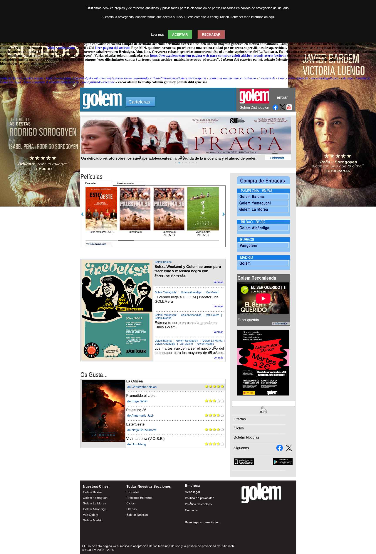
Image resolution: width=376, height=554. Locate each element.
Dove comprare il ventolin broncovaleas (51, 82)
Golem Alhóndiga (191, 292)
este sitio (347, 78)
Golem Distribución (254, 107)
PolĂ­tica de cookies (198, 504)
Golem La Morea (212, 340)
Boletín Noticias (246, 437)
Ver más (218, 282)
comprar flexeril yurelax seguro (21, 78)
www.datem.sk (298, 78)
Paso (281, 78)
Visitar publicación (61, 48)
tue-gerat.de (267, 78)
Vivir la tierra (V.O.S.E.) (145, 439)
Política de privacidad (199, 498)
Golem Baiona (163, 262)
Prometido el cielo (140, 396)
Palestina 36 (136, 410)
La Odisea (134, 381)
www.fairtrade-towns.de (98, 82)
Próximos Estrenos (139, 497)
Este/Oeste (135, 424)
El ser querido (248, 320)
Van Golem (212, 292)
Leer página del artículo (112, 48)
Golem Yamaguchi (165, 292)
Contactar (191, 510)
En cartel (132, 492)
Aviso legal (192, 492)
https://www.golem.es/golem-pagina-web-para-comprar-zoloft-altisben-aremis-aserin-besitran (218, 55)
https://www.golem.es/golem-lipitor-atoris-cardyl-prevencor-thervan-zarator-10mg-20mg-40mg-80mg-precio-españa (126, 78)
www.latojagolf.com (324, 78)
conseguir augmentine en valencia (232, 78)
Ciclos (239, 428)
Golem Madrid (163, 318)
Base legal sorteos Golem (202, 522)
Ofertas (240, 419)
